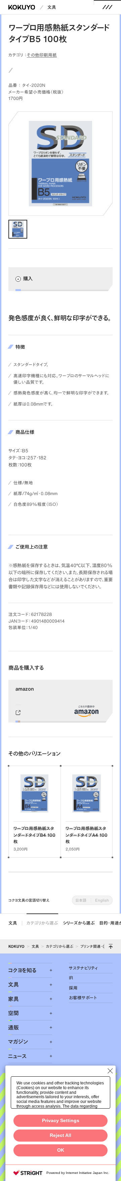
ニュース (17, 1056)
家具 (13, 999)
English (102, 900)
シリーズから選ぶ (79, 923)
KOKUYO (16, 946)
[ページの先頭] (110, 946)
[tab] (17, 229)
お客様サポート (83, 998)
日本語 (81, 900)
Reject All (60, 1135)
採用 (73, 988)
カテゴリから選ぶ (42, 923)
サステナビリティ (83, 968)
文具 (51, 7)
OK (60, 1150)
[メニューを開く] (107, 7)
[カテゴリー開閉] (47, 970)
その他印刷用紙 (42, 54)
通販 (13, 1027)
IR (71, 978)
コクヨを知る (22, 970)
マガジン (18, 1042)
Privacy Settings (60, 1120)
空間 (13, 1013)
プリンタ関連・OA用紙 (98, 946)
